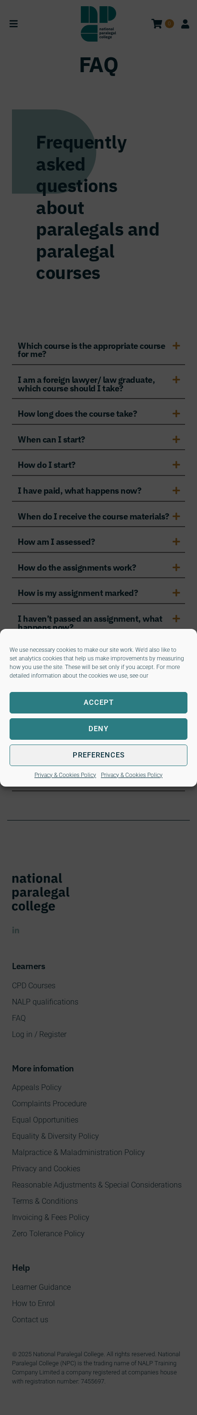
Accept (99, 702)
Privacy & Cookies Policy (65, 775)
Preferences (99, 755)
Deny (98, 728)
